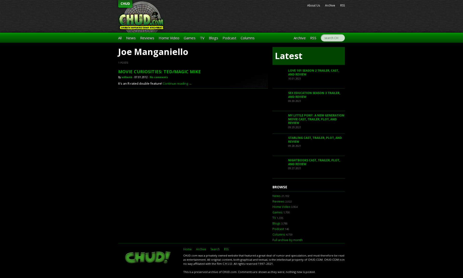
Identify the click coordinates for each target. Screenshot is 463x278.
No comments (159, 77)
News (131, 37)
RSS (342, 5)
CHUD (125, 3)
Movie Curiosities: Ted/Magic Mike (159, 72)
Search (215, 249)
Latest (288, 56)
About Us (313, 5)
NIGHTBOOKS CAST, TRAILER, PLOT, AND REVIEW (314, 162)
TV (202, 37)
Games (190, 37)
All (120, 37)
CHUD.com (148, 258)
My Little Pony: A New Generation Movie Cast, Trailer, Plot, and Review (316, 119)
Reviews (147, 37)
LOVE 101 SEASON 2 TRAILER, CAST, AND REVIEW (313, 72)
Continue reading (177, 83)
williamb (127, 77)
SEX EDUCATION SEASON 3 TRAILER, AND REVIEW (314, 95)
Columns (248, 37)
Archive (330, 5)
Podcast (229, 37)
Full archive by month (287, 240)
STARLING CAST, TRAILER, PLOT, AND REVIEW (315, 140)
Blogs (213, 37)
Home (187, 249)
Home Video (169, 37)
